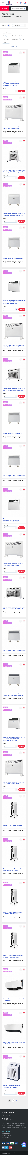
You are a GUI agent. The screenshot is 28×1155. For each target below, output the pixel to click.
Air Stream (15, 39)
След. (17, 1101)
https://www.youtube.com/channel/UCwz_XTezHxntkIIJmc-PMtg (10, 1147)
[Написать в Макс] (23, 1144)
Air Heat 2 (5, 39)
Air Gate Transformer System (15, 36)
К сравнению (20, 53)
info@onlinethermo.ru (7, 1121)
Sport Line (6, 42)
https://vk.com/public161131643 (3, 1147)
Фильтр (4, 25)
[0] (16, 3)
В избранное (24, 53)
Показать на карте (7, 1131)
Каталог (5, 8)
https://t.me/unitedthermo (6, 1147)
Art (23, 39)
